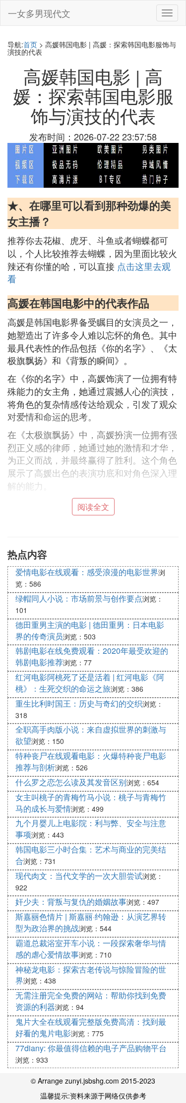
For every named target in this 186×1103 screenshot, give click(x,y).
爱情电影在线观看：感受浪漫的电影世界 (86, 572)
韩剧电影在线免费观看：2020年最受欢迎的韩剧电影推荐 (91, 656)
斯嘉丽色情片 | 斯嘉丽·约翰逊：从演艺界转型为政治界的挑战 (90, 922)
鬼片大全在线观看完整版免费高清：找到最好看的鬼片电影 (90, 1027)
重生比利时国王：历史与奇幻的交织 (78, 703)
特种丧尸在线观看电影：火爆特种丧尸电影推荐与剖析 (90, 761)
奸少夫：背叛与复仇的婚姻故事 (70, 901)
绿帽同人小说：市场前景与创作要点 (78, 598)
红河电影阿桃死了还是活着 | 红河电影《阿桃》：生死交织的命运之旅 (89, 682)
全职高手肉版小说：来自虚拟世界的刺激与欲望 (90, 735)
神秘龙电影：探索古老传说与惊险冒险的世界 (90, 975)
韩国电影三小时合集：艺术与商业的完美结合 (90, 855)
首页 (30, 44)
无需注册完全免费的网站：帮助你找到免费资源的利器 (90, 1000)
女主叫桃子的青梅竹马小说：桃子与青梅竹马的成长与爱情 (90, 802)
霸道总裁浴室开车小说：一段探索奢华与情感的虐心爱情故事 (90, 948)
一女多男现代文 (39, 12)
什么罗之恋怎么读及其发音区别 (70, 782)
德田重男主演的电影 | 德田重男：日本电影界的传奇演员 (89, 630)
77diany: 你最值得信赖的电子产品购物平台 (91, 1048)
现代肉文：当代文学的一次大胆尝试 (78, 875)
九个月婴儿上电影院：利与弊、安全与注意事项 (90, 828)
